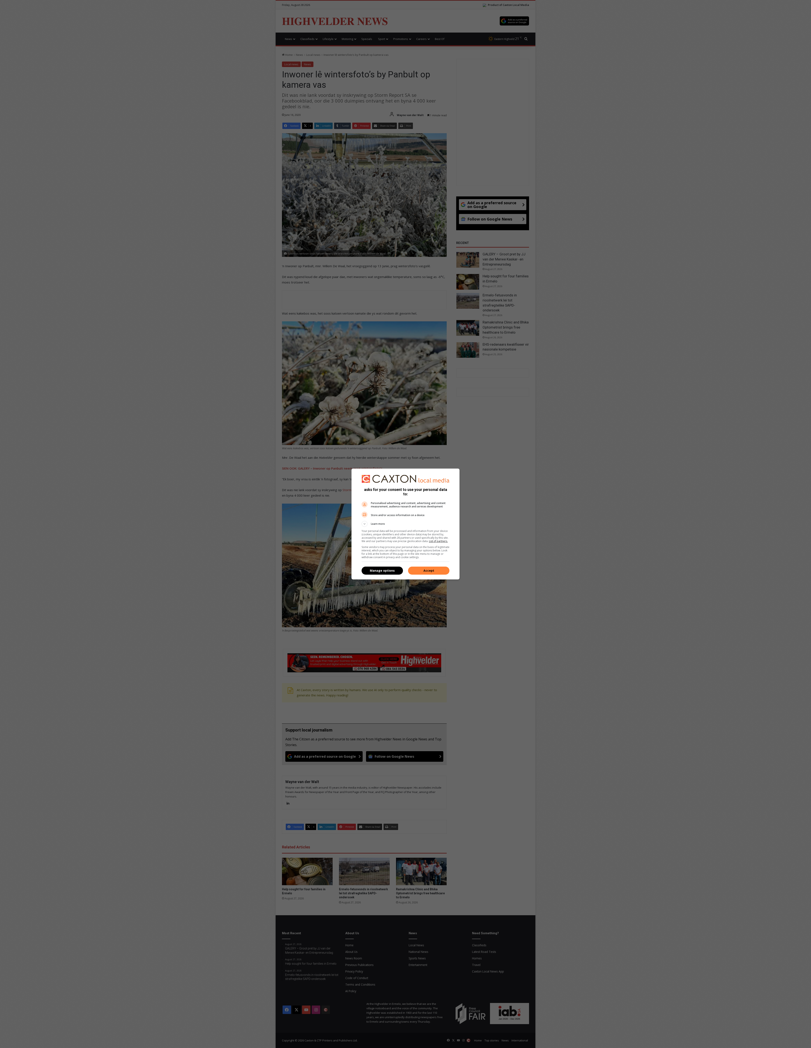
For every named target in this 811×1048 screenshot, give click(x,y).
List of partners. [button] (438, 541)
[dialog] (405, 524)
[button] (405, 524)
